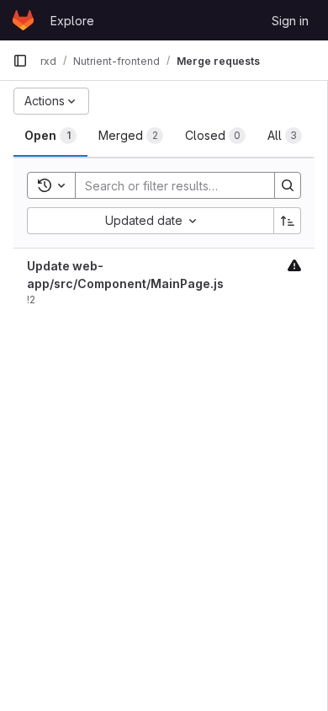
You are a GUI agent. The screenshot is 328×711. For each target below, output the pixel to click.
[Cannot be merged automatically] (294, 265)
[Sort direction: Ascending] (287, 220)
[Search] (287, 185)
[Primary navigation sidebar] (20, 60)
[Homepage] (23, 20)
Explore (72, 20)
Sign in (290, 20)
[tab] (50, 136)
